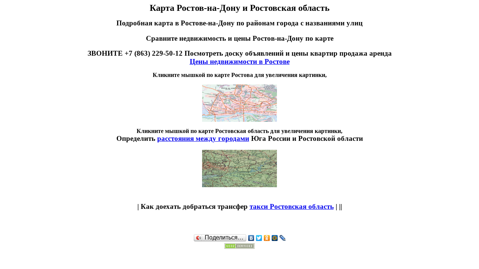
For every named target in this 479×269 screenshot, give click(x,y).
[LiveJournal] (283, 238)
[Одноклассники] (267, 238)
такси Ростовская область (292, 206)
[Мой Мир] (275, 238)
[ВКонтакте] (251, 238)
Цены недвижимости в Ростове (240, 61)
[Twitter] (259, 238)
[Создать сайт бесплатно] (239, 246)
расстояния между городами (203, 138)
